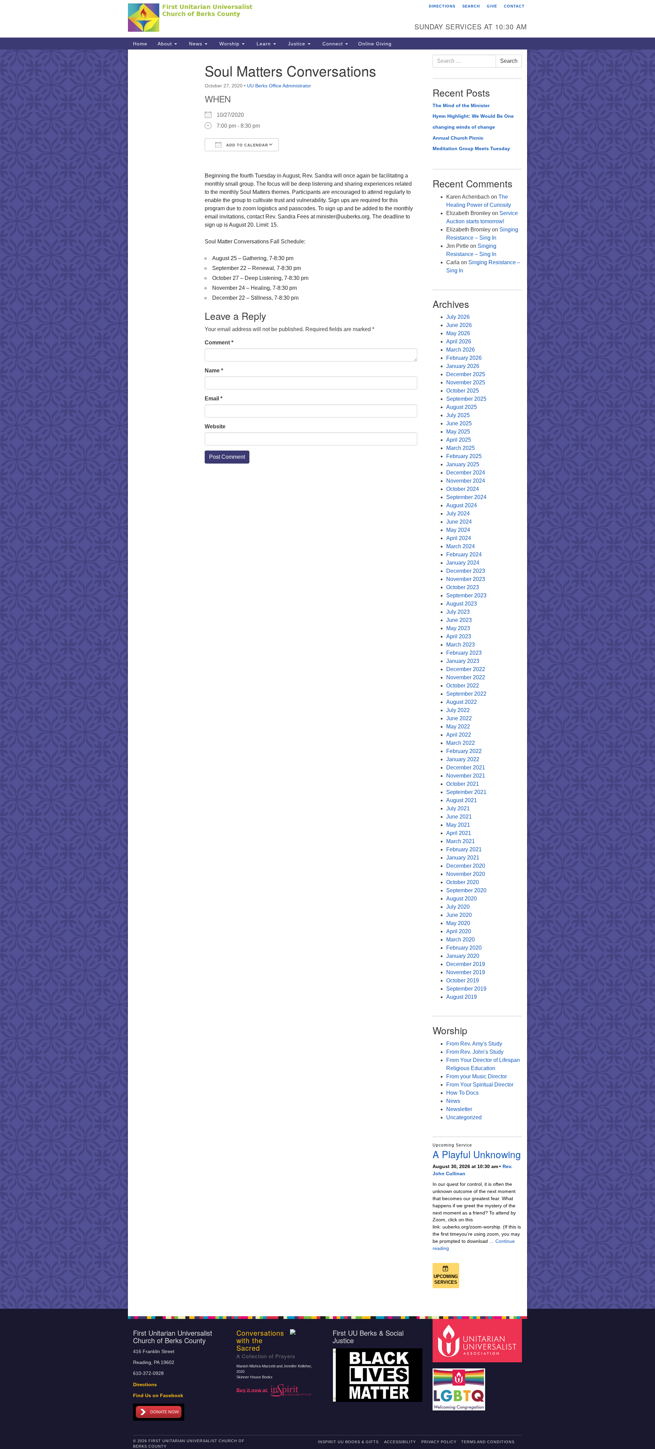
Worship (229, 43)
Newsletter (459, 1109)
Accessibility (400, 1442)
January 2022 (462, 759)
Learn (264, 43)
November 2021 (465, 776)
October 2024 (462, 489)
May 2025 (458, 432)
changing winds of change (464, 127)
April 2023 (458, 636)
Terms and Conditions (487, 1442)
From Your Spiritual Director (479, 1085)
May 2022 (458, 726)
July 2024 (458, 513)
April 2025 (458, 440)
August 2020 (461, 898)
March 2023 (460, 645)
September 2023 (466, 595)
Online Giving (375, 43)
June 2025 (459, 423)
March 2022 (460, 743)
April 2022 (458, 735)
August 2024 (461, 505)
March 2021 (460, 841)
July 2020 (458, 907)
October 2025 (462, 391)
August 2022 (461, 702)
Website (215, 426)
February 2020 (464, 948)
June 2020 (459, 915)
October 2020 (462, 882)
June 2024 (459, 522)
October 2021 (462, 784)
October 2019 (462, 980)
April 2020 (458, 931)
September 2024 (466, 497)
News (195, 43)
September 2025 (466, 399)
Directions (442, 6)
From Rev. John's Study (475, 1052)
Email (213, 398)
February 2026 (464, 358)
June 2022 (459, 718)
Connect (333, 43)
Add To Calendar (246, 145)
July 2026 (458, 317)
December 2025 (465, 374)
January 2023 (462, 661)
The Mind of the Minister (461, 105)
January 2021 (462, 858)
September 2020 (466, 890)
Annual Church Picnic (458, 138)
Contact (514, 6)
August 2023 (461, 604)
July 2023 (458, 612)
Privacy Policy (438, 1442)
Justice (296, 43)
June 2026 (459, 325)
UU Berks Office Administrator (279, 85)
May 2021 (458, 825)
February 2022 (464, 751)
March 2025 (460, 448)
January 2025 (462, 464)
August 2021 (461, 800)
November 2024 (465, 481)
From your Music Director (476, 1076)
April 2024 (458, 538)
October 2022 (462, 685)
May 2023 (458, 628)
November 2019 (465, 972)
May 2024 (458, 530)
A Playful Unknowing (477, 1154)
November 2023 (465, 579)
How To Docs (462, 1093)
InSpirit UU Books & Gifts (348, 1442)
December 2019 (465, 964)
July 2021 (458, 808)
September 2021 (466, 792)
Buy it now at (252, 1389)
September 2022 (466, 694)
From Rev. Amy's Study (474, 1044)
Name (214, 370)
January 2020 (462, 956)
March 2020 (460, 939)
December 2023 (465, 571)
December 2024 (465, 472)
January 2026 (462, 366)
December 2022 (465, 669)
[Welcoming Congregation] (460, 1386)
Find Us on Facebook (158, 1395)
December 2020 (465, 866)
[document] (327, 679)
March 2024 (460, 546)
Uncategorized (464, 1117)
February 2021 (464, 849)
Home (140, 43)
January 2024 (462, 563)
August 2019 (461, 997)
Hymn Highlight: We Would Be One (473, 116)
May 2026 (458, 333)
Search (471, 6)
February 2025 (464, 456)
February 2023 (464, 653)
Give (492, 6)
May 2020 (458, 923)
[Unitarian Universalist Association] (478, 1340)
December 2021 (465, 767)
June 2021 (459, 817)
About (166, 43)
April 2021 (458, 833)
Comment (219, 342)
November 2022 (465, 677)
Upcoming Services (446, 1279)
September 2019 (466, 989)
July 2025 (458, 415)
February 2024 (464, 554)
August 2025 (461, 407)
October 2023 (462, 587)
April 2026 (458, 341)
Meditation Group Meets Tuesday (471, 148)
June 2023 (459, 620)
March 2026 (460, 350)
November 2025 (465, 382)
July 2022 (458, 710)
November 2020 (465, 874)
